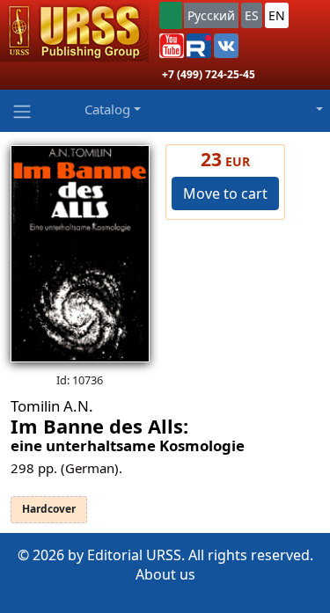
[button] (171, 45)
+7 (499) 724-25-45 (208, 74)
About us (165, 574)
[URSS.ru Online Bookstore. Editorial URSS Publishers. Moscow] (74, 31)
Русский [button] (211, 15)
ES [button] (252, 15)
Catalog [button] (107, 109)
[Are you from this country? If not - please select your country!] (170, 15)
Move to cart (225, 193)
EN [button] (276, 15)
